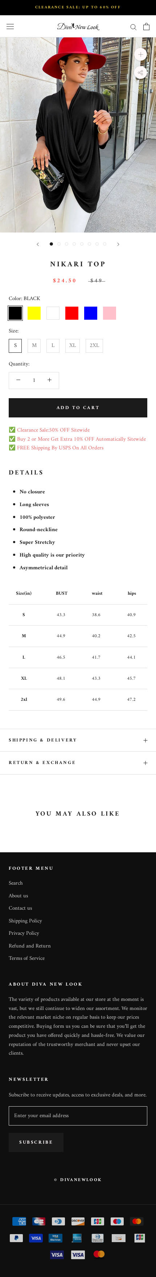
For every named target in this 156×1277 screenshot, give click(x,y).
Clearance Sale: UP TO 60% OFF (78, 7)
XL (72, 346)
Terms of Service (27, 959)
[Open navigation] (10, 26)
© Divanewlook (78, 1180)
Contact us (20, 909)
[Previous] (38, 244)
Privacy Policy (24, 934)
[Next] (118, 244)
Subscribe (36, 1142)
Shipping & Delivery (43, 740)
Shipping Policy (25, 921)
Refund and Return (30, 946)
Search (16, 884)
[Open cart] (146, 26)
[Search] (133, 27)
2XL (94, 346)
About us (18, 896)
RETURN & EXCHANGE (42, 763)
